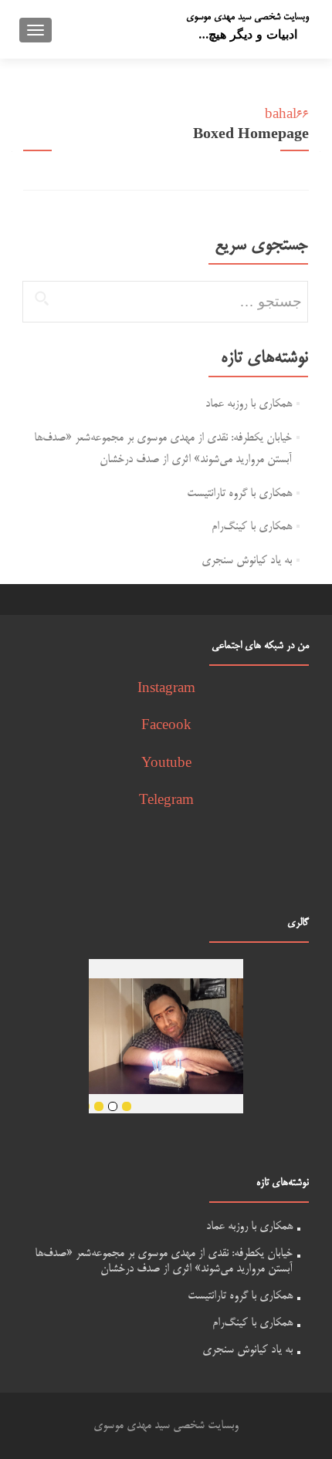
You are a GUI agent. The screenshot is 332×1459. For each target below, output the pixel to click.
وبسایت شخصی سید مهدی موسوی (247, 17)
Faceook (166, 726)
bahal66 (287, 115)
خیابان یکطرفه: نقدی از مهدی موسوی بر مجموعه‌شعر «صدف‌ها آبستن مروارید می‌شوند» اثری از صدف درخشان (164, 1261)
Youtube (166, 764)
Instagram (166, 689)
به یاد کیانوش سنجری (247, 560)
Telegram (166, 801)
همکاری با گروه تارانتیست (239, 493)
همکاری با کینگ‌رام (252, 526)
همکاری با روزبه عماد (248, 404)
